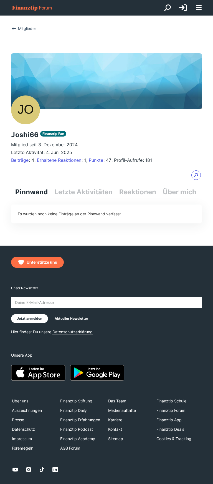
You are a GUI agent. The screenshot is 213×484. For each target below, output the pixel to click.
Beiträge (20, 160)
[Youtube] (15, 469)
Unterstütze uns (42, 262)
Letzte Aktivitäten (83, 192)
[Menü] (198, 8)
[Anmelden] (183, 7)
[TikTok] (42, 469)
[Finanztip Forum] (32, 7)
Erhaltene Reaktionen (59, 160)
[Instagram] (28, 469)
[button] (196, 175)
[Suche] (167, 7)
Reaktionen (137, 192)
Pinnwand (31, 192)
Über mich (179, 192)
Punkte (96, 160)
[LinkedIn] (55, 469)
